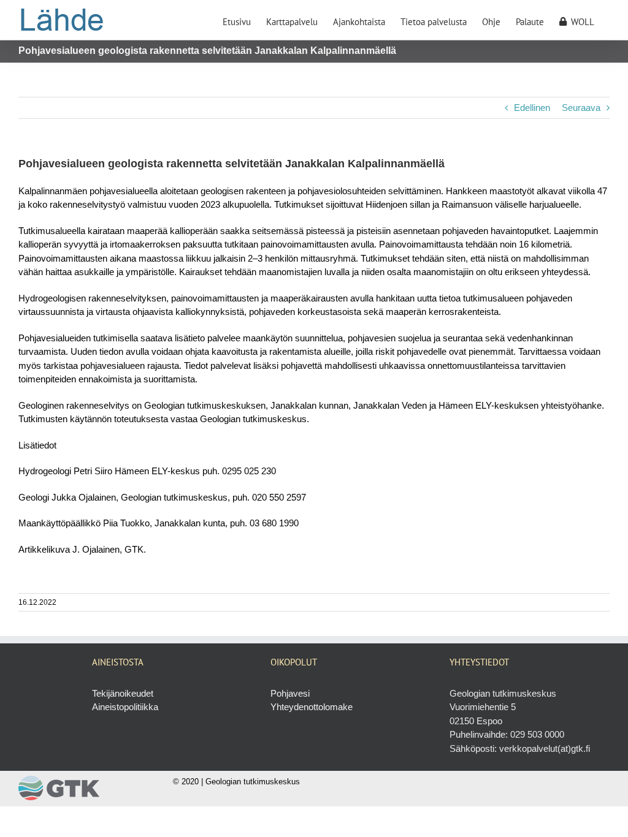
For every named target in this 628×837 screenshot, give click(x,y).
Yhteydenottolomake (311, 707)
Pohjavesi (290, 693)
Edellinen (532, 107)
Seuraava (581, 107)
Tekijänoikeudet (122, 693)
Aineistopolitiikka (125, 707)
